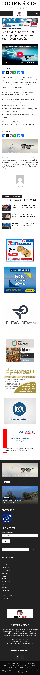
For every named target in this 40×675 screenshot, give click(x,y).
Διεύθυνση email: (7, 532)
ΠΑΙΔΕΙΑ (4, 576)
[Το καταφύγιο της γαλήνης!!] (20, 495)
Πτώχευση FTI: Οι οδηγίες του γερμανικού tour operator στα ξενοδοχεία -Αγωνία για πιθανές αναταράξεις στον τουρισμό (29, 164)
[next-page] (6, 232)
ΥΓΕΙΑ (3, 584)
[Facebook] (17, 657)
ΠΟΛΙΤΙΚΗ (4, 28)
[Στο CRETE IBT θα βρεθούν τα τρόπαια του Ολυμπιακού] (6, 225)
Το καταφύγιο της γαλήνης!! (13, 500)
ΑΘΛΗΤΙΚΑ (4, 228)
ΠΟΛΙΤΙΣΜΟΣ (6, 570)
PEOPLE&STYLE (5, 210)
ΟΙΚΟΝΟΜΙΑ (6, 567)
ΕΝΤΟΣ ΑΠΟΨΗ (6, 593)
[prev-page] (3, 232)
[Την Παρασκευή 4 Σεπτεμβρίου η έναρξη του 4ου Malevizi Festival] (6, 207)
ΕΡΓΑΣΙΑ (4, 579)
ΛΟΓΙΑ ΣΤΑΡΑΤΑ (7, 596)
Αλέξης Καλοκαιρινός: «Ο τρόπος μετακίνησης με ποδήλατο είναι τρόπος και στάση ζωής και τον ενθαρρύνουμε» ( (10, 164)
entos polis (20, 187)
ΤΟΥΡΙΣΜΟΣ (6, 590)
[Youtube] (22, 657)
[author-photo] (20, 184)
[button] (3, 13)
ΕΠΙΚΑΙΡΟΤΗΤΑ (17, 28)
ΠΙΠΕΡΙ (6, 598)
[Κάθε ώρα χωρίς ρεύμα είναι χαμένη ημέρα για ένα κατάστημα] (6, 216)
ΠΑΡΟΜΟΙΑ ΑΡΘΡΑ (12, 196)
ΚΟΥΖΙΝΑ (5, 587)
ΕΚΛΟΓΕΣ (10, 28)
